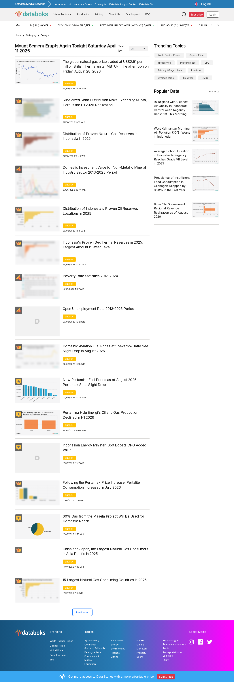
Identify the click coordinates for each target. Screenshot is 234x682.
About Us (114, 14)
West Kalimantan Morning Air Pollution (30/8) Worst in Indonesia (172, 133)
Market (140, 640)
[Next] (218, 25)
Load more (82, 612)
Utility (166, 659)
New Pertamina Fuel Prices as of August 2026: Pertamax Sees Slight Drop (100, 382)
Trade (166, 648)
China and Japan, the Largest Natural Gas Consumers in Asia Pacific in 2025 (105, 551)
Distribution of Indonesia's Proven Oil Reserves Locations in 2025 (100, 211)
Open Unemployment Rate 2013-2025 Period (98, 309)
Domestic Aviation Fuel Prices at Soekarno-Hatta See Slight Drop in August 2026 (105, 348)
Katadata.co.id (63, 4)
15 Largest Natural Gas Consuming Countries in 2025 (105, 580)
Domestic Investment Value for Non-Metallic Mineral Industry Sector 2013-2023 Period (104, 170)
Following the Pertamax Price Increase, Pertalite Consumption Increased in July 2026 (101, 485)
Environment (118, 648)
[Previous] (211, 25)
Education (90, 663)
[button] (204, 4)
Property (141, 652)
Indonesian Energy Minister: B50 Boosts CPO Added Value (104, 447)
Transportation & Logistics (172, 654)
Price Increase (188, 62)
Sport (140, 656)
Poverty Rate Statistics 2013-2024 (90, 276)
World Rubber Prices (169, 55)
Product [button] (82, 14)
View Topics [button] (61, 14)
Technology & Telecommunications (174, 642)
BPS (207, 62)
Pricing (99, 14)
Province (196, 70)
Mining (140, 644)
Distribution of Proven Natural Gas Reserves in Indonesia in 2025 (100, 136)
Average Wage (166, 78)
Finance (115, 652)
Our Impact (133, 14)
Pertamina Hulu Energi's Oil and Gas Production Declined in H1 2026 (100, 415)
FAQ (147, 14)
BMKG (205, 78)
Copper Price (196, 55)
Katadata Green (83, 4)
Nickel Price (164, 62)
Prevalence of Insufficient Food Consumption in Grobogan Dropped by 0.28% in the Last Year (172, 184)
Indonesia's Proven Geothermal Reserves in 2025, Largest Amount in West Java (103, 244)
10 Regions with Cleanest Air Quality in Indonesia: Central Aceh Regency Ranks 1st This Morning (171, 108)
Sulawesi (188, 78)
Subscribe (196, 14)
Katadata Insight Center (122, 4)
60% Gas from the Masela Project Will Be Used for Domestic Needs (103, 518)
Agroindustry (91, 640)
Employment (117, 640)
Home (18, 35)
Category (31, 35)
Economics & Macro (91, 658)
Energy (69, 83)
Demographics (92, 652)
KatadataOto (146, 4)
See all (212, 91)
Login (213, 14)
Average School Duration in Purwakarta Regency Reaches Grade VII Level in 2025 (171, 157)
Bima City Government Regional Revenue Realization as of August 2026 (171, 210)
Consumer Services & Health (94, 646)
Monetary (142, 648)
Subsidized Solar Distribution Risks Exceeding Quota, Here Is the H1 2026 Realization (105, 102)
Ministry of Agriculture (170, 70)
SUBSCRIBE (166, 676)
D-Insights (100, 4)
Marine (114, 656)
